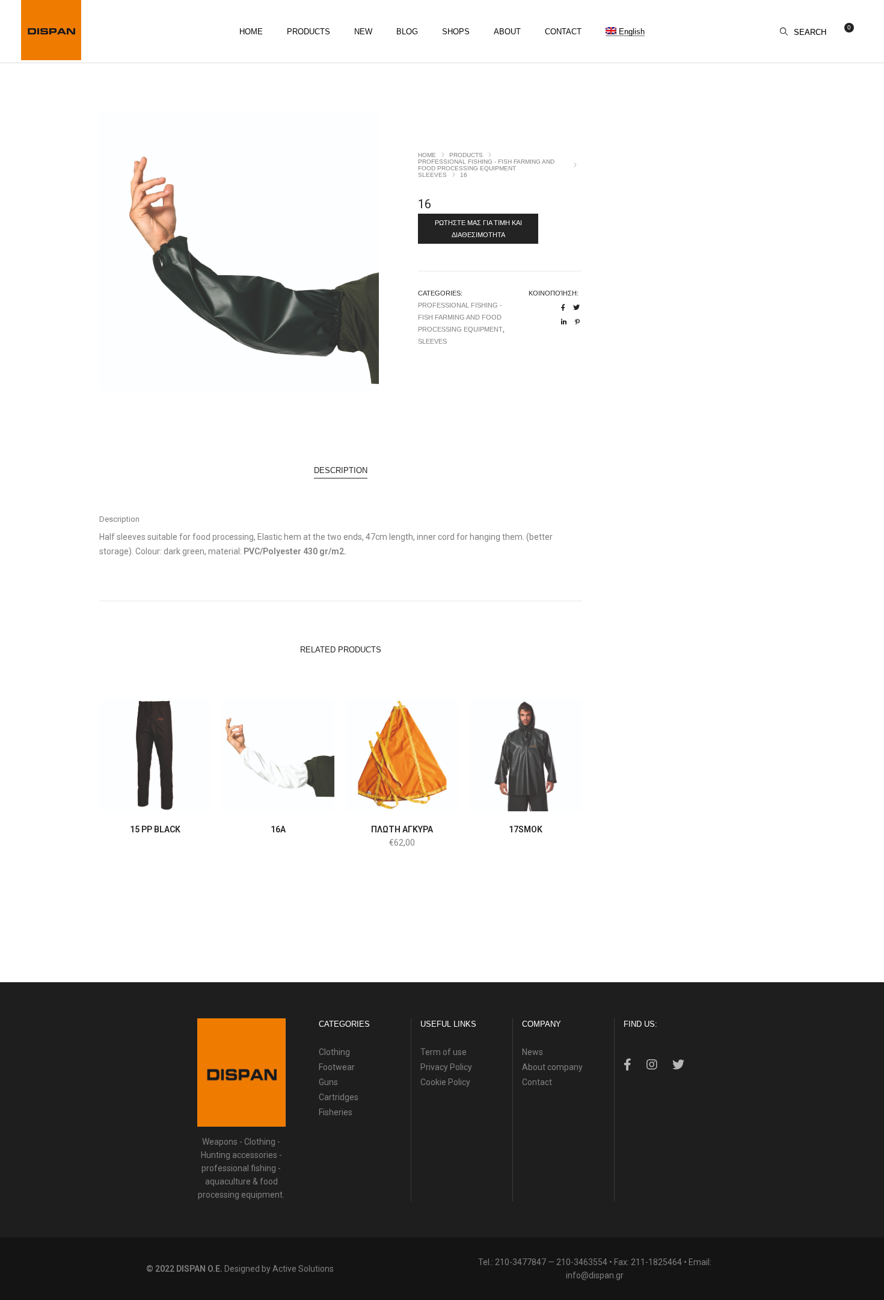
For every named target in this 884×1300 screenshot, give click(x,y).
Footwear (337, 1067)
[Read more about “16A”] (250, 800)
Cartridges (338, 1097)
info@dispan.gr (595, 1275)
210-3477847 (520, 1262)
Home (427, 155)
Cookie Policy (445, 1082)
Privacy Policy (446, 1067)
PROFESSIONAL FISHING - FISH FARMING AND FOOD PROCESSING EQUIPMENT (486, 165)
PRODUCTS (466, 155)
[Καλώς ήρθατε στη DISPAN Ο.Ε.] (51, 55)
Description (340, 470)
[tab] (340, 470)
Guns (328, 1082)
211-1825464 (656, 1262)
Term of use (443, 1052)
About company (552, 1067)
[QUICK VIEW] (183, 800)
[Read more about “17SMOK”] (498, 800)
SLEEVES (432, 175)
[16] (563, 307)
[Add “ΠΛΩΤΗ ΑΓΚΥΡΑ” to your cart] (374, 800)
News (532, 1052)
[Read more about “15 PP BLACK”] (127, 800)
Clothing (334, 1052)
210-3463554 (581, 1262)
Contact (537, 1082)
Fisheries (335, 1112)
